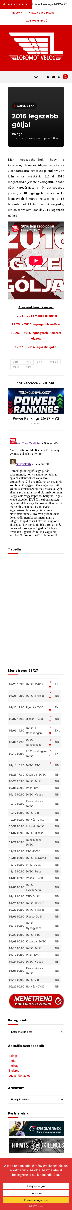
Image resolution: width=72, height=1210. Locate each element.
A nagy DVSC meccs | (44, 13)
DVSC (28, 362)
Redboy (13, 1066)
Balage (17, 134)
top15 (16, 367)
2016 (16, 362)
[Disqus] (36, 486)
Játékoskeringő (36, 21)
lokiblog (53, 362)
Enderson (15, 1070)
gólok (40, 362)
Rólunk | (19, 13)
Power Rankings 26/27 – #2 (36, 418)
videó (28, 367)
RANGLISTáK (25, 105)
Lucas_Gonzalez (19, 1075)
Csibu (12, 1061)
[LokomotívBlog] (36, 46)
